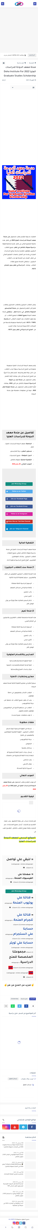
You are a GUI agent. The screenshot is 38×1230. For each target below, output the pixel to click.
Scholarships (14, 999)
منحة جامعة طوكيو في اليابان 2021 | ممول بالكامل (12, 1156)
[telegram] (23, 1127)
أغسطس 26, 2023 (17, 1201)
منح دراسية (20, 63)
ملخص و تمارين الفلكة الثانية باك (13, 1174)
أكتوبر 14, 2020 (18, 1152)
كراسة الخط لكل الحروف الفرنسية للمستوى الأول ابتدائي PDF (13, 1185)
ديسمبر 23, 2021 (17, 1192)
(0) (3, 80)
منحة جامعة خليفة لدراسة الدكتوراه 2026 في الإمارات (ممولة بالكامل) (13, 1146)
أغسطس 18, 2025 (17, 1143)
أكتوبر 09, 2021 (18, 1172)
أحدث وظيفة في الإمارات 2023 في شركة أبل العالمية (13, 1204)
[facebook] (32, 1127)
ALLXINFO (12, 1219)
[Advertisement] (19, 32)
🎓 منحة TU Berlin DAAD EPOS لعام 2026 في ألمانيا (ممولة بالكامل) (12, 1165)
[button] (26, 1006)
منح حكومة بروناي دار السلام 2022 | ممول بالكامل (13, 1195)
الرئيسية (31, 63)
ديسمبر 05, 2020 (17, 1182)
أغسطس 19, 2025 (17, 1162)
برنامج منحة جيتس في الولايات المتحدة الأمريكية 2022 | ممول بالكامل (13, 55)
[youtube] (15, 1127)
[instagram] (6, 1127)
